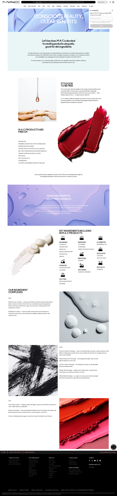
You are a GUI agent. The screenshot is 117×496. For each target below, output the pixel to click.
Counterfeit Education (52, 490)
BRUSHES (59, 6)
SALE (78, 6)
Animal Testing (53, 471)
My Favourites (73, 464)
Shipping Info (32, 470)
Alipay (50, 477)
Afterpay (51, 473)
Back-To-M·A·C (77, 57)
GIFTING (66, 6)
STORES (91, 6)
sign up (101, 25)
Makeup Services (13, 462)
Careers (51, 469)
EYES (48, 6)
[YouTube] (95, 460)
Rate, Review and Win (74, 470)
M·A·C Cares (52, 462)
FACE (43, 6)
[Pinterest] (100, 460)
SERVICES (84, 6)
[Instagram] (97, 460)
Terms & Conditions (36, 490)
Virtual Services (33, 460)
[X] (92, 460)
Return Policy (33, 472)
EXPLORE (72, 6)
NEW (25, 6)
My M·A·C (71, 460)
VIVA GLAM (46, 55)
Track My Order (33, 462)
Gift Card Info (33, 474)
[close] (113, 10)
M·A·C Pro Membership (55, 466)
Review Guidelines (74, 473)
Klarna (51, 475)
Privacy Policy (12, 490)
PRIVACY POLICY (106, 22)
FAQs (30, 468)
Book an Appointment (15, 464)
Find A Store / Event (14, 460)
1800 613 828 (32, 466)
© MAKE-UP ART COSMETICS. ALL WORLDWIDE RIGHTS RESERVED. (77, 490)
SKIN (53, 6)
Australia (91, 467)
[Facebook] (89, 460)
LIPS (39, 6)
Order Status (72, 462)
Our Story (52, 460)
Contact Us (32, 464)
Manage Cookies (24, 490)
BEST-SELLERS (32, 6)
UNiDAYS (31, 475)
